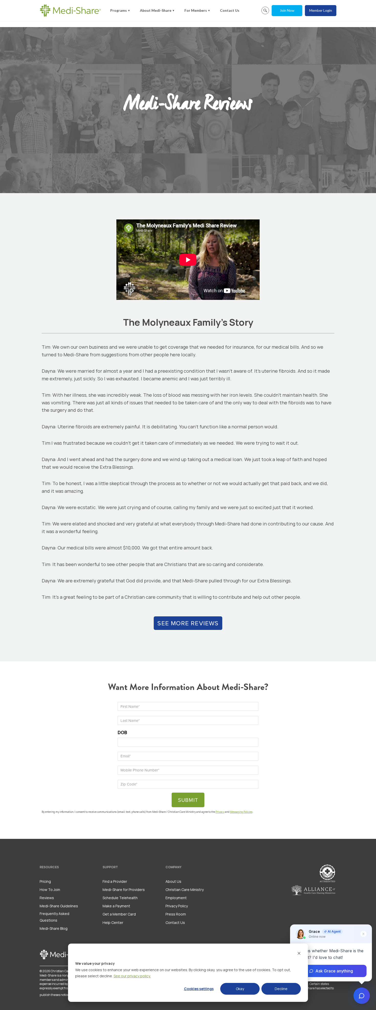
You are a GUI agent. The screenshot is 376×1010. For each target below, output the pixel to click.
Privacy (220, 812)
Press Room (175, 914)
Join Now (287, 10)
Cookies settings (199, 988)
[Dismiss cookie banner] (299, 954)
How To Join (50, 889)
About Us (173, 881)
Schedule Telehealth (120, 897)
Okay (240, 988)
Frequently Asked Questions (54, 916)
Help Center (113, 922)
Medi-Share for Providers (124, 889)
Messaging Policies (241, 812)
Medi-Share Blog (54, 928)
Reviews (47, 897)
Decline (281, 988)
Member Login (320, 10)
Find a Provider (115, 881)
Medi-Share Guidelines (59, 905)
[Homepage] (70, 10)
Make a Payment (116, 905)
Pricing (45, 881)
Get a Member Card (119, 914)
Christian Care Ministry (184, 889)
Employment (176, 897)
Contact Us (229, 10)
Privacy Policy (176, 905)
